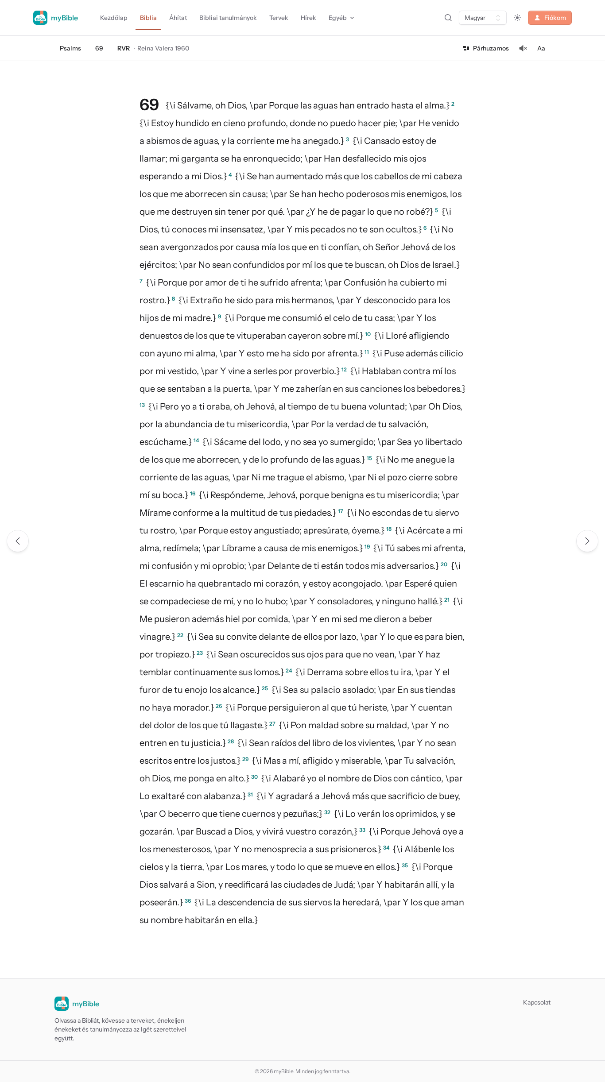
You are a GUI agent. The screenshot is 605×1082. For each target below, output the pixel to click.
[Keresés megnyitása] (448, 18)
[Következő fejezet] (587, 541)
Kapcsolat (537, 1002)
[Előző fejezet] (17, 541)
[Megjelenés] (517, 18)
